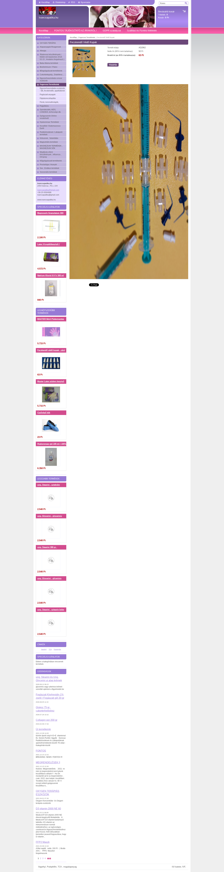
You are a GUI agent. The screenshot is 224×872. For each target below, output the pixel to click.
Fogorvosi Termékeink (87, 37)
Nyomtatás (85, 2)
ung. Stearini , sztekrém (48, 485)
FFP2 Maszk (43, 842)
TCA (50, 649)
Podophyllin (57, 649)
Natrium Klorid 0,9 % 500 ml (50, 275)
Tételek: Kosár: (166, 14)
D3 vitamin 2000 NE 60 (48, 808)
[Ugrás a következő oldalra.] (48, 858)
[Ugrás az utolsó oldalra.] (50, 858)
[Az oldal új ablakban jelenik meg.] (84, 77)
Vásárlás (113, 65)
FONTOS (41, 750)
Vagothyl (43, 649)
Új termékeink (43, 729)
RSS (73, 2)
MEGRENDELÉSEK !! (48, 762)
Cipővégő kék (43, 413)
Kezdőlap (45, 2)
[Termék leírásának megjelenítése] (51, 226)
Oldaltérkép (60, 2)
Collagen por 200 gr (46, 720)
